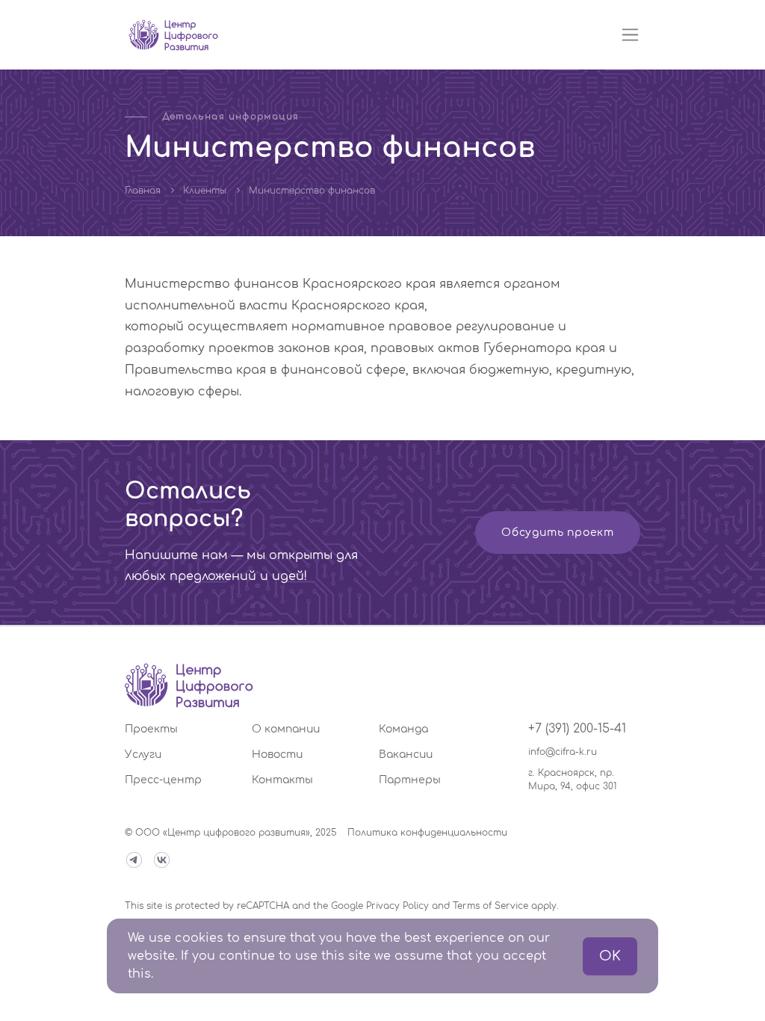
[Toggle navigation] (630, 35)
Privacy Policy (397, 906)
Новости (277, 754)
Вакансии (406, 754)
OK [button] (610, 955)
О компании (286, 729)
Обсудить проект (557, 532)
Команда (403, 729)
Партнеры (410, 780)
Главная (143, 190)
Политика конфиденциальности (427, 832)
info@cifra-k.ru (562, 752)
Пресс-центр (163, 780)
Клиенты (204, 190)
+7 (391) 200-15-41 (577, 728)
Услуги (143, 754)
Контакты (282, 780)
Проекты (151, 729)
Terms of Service (490, 906)
